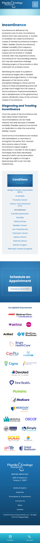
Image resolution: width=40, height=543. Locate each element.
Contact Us (20, 501)
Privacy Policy (24, 517)
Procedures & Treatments (20, 496)
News (20, 505)
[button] (35, 4)
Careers (20, 509)
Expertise (20, 492)
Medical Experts (20, 488)
